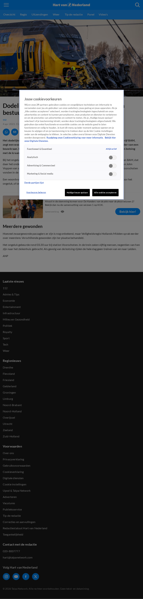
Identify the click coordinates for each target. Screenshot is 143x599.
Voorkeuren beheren (36, 192)
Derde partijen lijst (34, 182)
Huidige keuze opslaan (77, 192)
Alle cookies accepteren (105, 192)
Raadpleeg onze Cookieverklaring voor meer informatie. (75, 137)
